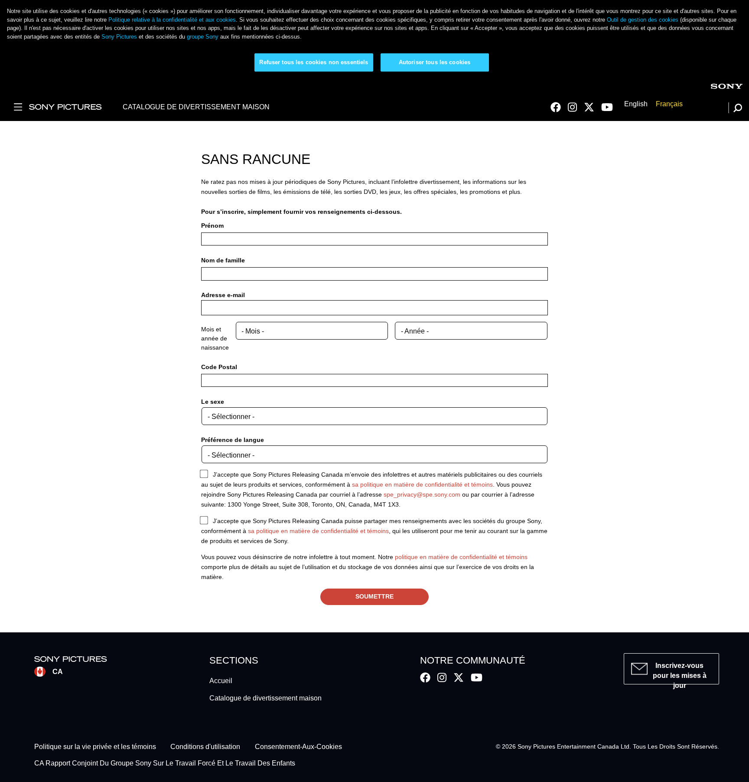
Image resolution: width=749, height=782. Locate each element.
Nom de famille (223, 260)
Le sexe (212, 401)
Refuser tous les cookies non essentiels (313, 62)
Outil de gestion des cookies (642, 19)
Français (669, 104)
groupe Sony (202, 36)
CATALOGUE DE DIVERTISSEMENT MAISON (196, 107)
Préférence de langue (232, 439)
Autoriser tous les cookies (434, 62)
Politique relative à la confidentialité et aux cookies (172, 19)
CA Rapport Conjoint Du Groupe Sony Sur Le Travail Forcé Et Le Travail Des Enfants (164, 763)
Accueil (220, 680)
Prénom (212, 225)
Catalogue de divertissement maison (265, 698)
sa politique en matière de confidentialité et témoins (422, 484)
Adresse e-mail (223, 294)
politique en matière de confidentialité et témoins (461, 556)
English (636, 104)
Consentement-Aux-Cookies (298, 746)
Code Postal (219, 366)
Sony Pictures (119, 36)
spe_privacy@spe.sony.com (422, 494)
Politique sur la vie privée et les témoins (95, 746)
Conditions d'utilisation (205, 746)
